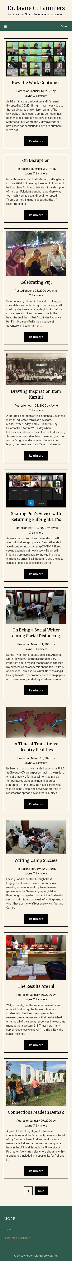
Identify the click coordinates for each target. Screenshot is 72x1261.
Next (41, 1190)
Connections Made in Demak (36, 1112)
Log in (7, 1229)
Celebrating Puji (36, 282)
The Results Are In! (36, 986)
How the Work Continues (36, 82)
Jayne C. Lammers (36, 95)
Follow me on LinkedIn (17, 1237)
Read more (36, 141)
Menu (64, 26)
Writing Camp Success (36, 860)
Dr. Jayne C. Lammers (36, 8)
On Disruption (36, 160)
